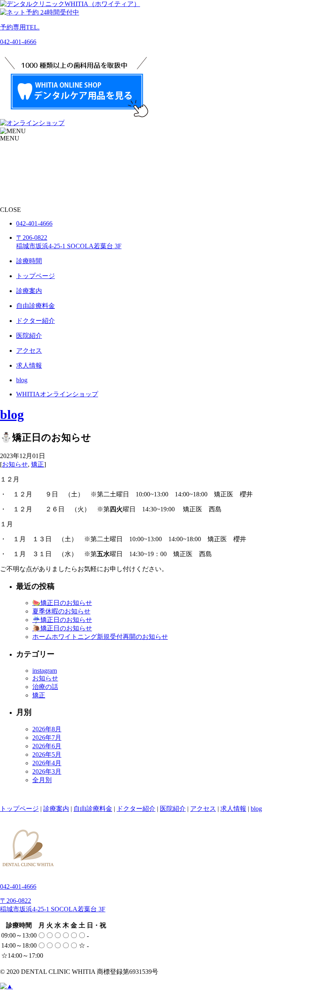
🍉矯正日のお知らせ (62, 602)
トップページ (19, 808)
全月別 (42, 780)
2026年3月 (46, 771)
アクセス (203, 808)
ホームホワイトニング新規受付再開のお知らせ (100, 636)
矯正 (37, 464)
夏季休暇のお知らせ (61, 611)
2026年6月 (46, 746)
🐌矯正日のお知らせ (62, 628)
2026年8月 (46, 729)
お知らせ (15, 464)
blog (12, 414)
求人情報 (233, 808)
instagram (44, 670)
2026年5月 (46, 754)
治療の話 (45, 686)
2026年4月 (46, 763)
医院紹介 (173, 808)
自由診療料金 (92, 808)
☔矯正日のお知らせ (62, 619)
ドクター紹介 (136, 808)
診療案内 (56, 808)
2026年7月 (46, 737)
